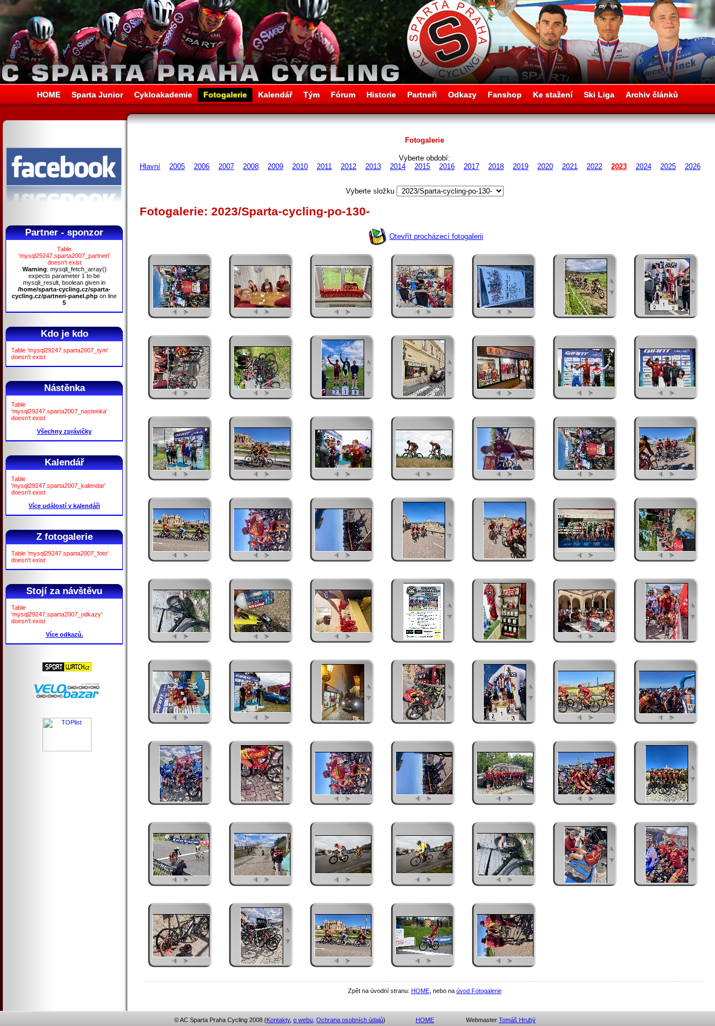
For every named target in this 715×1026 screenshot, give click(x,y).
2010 (300, 166)
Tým (311, 94)
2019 (520, 166)
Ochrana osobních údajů (349, 1019)
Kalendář (275, 94)
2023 (619, 166)
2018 (496, 166)
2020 (545, 166)
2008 (251, 166)
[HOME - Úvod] (357, 81)
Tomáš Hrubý (517, 1019)
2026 (692, 166)
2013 (373, 166)
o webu (303, 1019)
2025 (668, 166)
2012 (348, 166)
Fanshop (505, 94)
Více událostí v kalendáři (64, 505)
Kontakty (278, 1019)
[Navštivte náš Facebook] (63, 212)
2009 (275, 166)
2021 (570, 166)
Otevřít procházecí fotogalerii (436, 236)
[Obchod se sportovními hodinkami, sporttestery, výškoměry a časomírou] (67, 673)
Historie (381, 94)
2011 (324, 166)
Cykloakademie (163, 94)
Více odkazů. (64, 634)
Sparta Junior (97, 94)
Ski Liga (599, 94)
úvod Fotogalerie (479, 990)
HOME (48, 94)
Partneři (422, 94)
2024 (643, 166)
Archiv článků (652, 94)
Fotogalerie (225, 94)
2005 (177, 166)
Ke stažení (553, 94)
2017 (471, 166)
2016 (447, 166)
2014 (398, 166)
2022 (594, 166)
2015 (422, 166)
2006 (201, 166)
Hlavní (150, 166)
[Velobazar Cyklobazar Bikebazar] (67, 696)
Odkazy (462, 94)
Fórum (343, 94)
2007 (226, 166)
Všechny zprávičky (64, 431)
